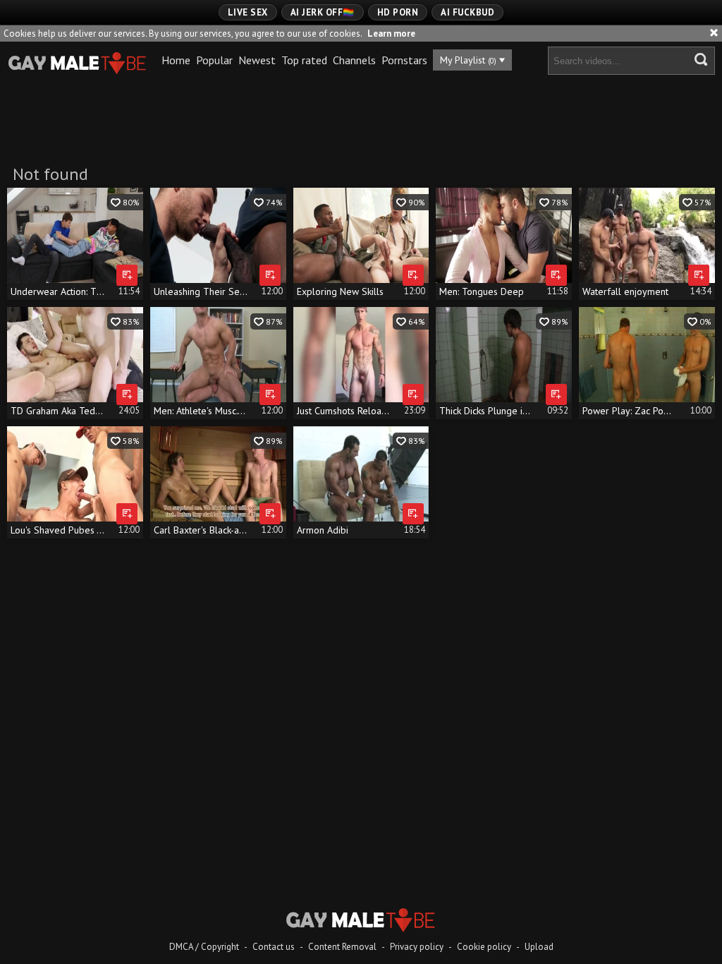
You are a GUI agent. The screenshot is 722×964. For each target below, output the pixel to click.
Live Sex (248, 12)
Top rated (304, 60)
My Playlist (468, 60)
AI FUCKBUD (467, 12)
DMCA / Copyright (204, 946)
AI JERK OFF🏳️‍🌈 (322, 12)
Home (175, 60)
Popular (214, 60)
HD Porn (398, 12)
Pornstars (404, 60)
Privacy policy (416, 946)
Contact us (273, 946)
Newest (257, 60)
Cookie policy (484, 946)
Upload (539, 946)
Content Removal (342, 946)
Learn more (391, 34)
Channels (354, 60)
